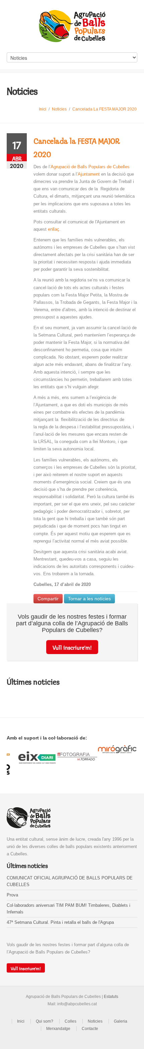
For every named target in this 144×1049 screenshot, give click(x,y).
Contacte (90, 1028)
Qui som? (44, 1021)
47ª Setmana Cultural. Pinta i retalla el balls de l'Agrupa (60, 922)
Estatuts (111, 996)
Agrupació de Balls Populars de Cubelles (90, 166)
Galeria (120, 1021)
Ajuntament (89, 174)
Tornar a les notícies (89, 598)
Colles (70, 1021)
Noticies (59, 109)
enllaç (53, 229)
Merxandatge (58, 1028)
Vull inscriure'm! (72, 646)
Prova (12, 894)
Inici (42, 109)
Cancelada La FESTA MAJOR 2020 (104, 109)
